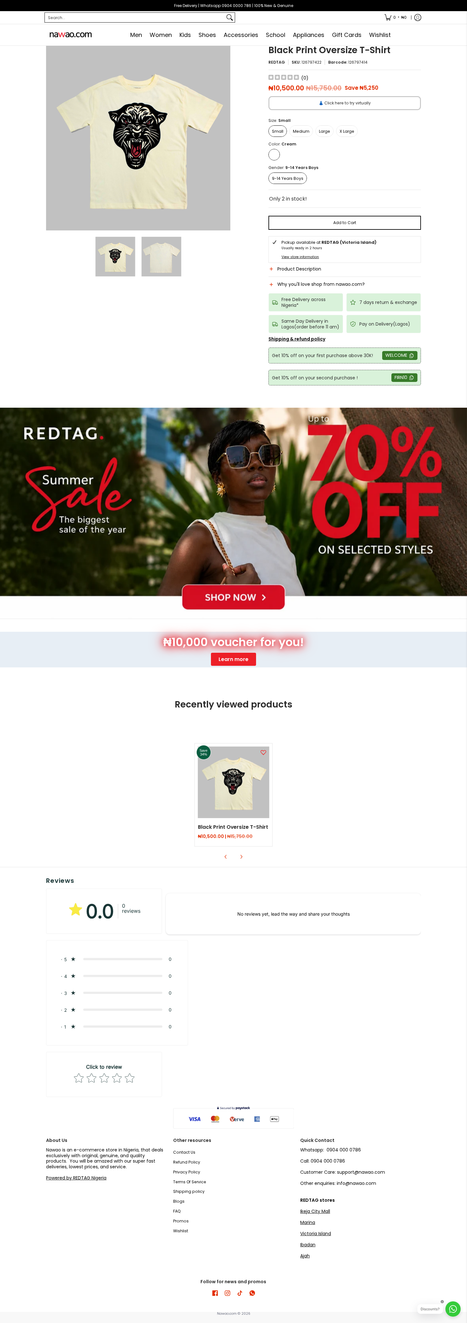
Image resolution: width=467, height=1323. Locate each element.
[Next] (226, 138)
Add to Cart (344, 222)
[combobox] (135, 17)
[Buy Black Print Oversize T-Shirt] (233, 782)
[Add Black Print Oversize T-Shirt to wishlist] (263, 752)
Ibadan (307, 1245)
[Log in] (417, 17)
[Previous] (51, 138)
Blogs (179, 1201)
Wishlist (180, 1231)
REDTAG (276, 62)
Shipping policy (189, 1191)
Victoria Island (315, 1233)
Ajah (305, 1256)
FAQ (177, 1211)
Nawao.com (227, 1313)
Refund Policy (186, 1162)
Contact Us (184, 1152)
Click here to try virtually (345, 103)
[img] (283, 78)
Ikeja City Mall (315, 1211)
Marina (307, 1222)
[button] (344, 271)
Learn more (233, 659)
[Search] (230, 17)
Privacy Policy (186, 1172)
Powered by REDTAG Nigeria (76, 1178)
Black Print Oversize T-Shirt (233, 827)
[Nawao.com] (70, 35)
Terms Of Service (189, 1182)
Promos (181, 1221)
